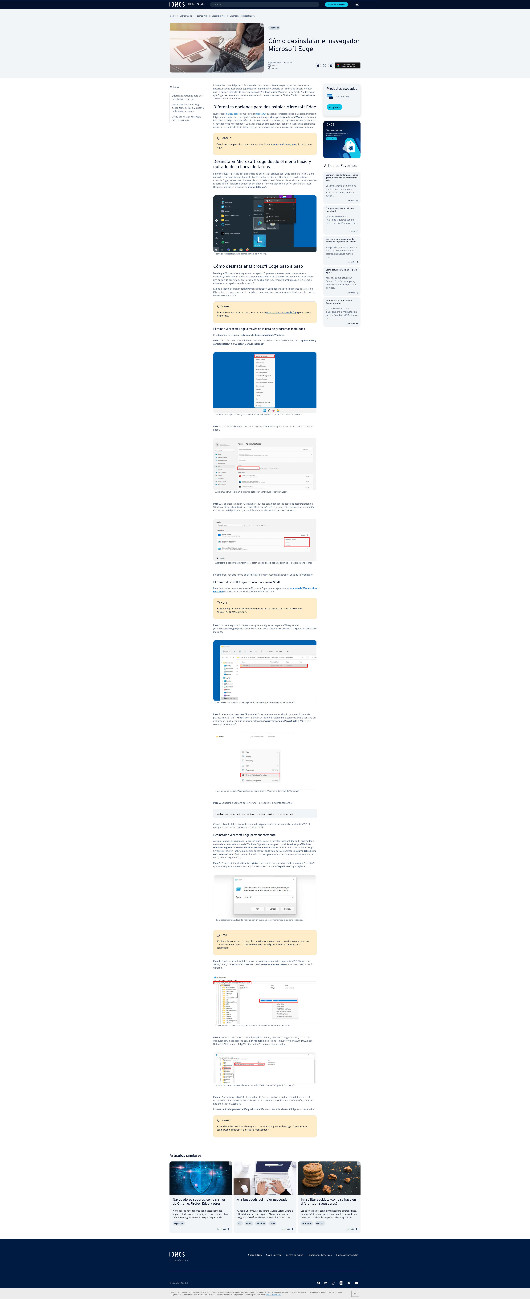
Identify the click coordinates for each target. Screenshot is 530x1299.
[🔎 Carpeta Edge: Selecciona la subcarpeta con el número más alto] (265, 670)
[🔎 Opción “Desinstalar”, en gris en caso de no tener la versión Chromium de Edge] (265, 540)
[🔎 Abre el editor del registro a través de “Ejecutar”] (265, 896)
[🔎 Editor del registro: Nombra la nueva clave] (265, 1068)
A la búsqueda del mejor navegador (263, 1200)
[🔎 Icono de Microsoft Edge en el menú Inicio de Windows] (265, 223)
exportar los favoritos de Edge (282, 312)
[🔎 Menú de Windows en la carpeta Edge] (265, 761)
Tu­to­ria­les (274, 27)
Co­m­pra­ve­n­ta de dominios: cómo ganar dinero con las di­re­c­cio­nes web (342, 177)
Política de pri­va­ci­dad (347, 1254)
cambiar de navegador (285, 144)
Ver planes (334, 107)
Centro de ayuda (294, 1254)
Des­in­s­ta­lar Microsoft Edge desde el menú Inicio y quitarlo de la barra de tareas (188, 108)
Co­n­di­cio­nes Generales (320, 1254)
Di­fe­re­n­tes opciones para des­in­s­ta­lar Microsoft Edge (187, 97)
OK (355, 1293)
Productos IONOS (336, 4)
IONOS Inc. (182, 1282)
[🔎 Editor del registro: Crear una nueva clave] (265, 1000)
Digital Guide (186, 15)
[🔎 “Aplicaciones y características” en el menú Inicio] (265, 382)
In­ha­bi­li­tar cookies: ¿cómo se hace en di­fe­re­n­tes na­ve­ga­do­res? (328, 1202)
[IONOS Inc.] (192, 1254)
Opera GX (261, 113)
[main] (265, 612)
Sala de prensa (274, 1254)
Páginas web (202, 15)
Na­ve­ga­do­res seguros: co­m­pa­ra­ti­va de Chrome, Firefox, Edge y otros (199, 1202)
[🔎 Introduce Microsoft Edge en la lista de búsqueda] (265, 464)
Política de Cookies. (273, 1295)
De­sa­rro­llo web (219, 15)
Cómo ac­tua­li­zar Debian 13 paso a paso (341, 271)
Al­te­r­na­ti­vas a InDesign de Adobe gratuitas (339, 302)
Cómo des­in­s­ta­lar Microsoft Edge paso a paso (186, 118)
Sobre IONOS (255, 1254)
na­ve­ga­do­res (233, 113)
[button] (342, 139)
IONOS (172, 15)
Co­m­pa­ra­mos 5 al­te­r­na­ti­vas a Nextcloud (340, 209)
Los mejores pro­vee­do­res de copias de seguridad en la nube (341, 240)
